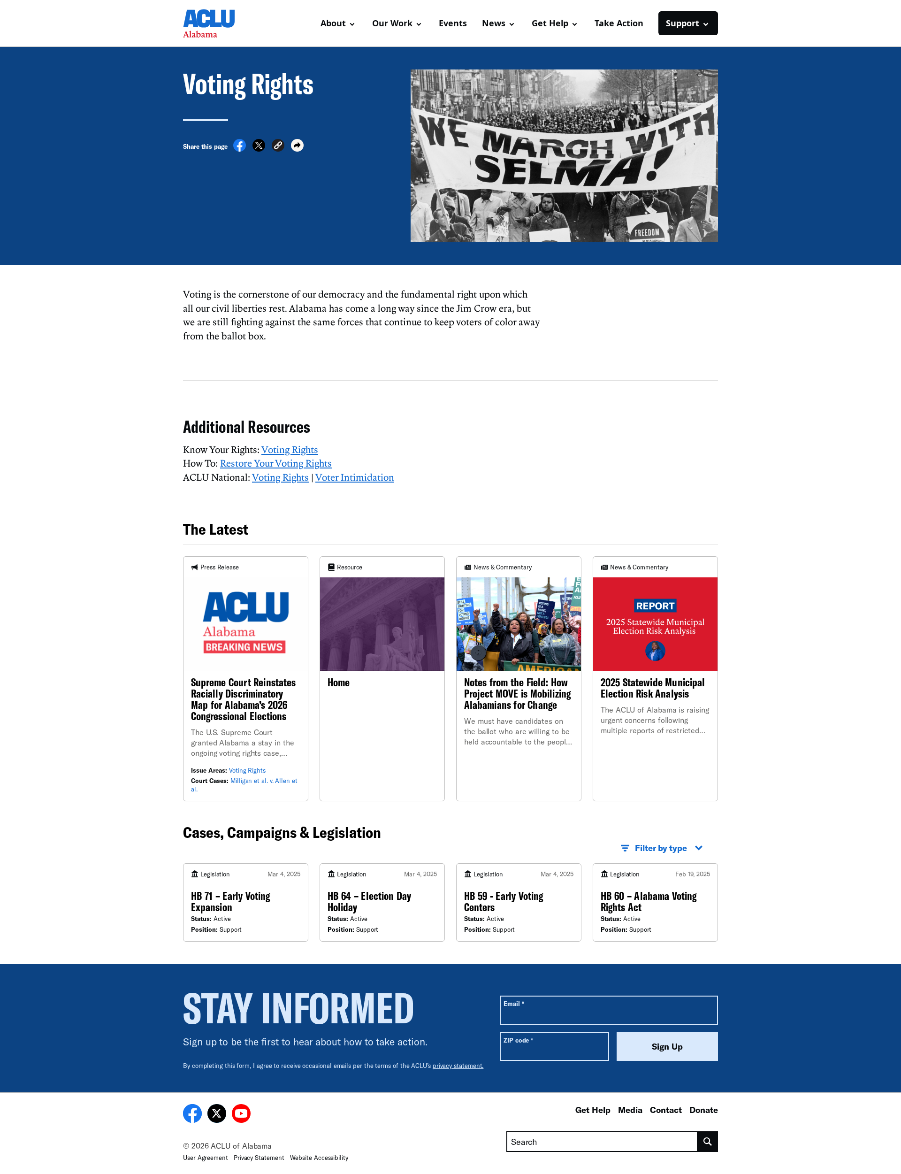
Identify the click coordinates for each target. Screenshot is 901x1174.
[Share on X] (258, 149)
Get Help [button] (550, 23)
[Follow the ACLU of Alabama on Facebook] (192, 1115)
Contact (666, 1110)
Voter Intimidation (354, 477)
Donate (703, 1110)
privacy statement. (458, 1065)
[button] (278, 146)
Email (514, 1003)
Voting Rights (289, 449)
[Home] (382, 679)
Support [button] (682, 23)
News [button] (493, 23)
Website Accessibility (319, 1157)
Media (630, 1110)
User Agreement (205, 1157)
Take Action (619, 23)
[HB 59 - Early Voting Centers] (519, 902)
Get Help (593, 1110)
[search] (708, 1141)
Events (453, 23)
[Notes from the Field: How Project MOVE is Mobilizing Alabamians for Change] (519, 679)
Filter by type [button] (661, 848)
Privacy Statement (259, 1157)
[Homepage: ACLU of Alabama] (216, 23)
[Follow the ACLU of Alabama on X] (216, 1115)
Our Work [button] (392, 23)
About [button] (333, 23)
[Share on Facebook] (239, 149)
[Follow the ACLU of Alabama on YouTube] (241, 1115)
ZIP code (518, 1040)
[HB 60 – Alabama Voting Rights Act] (655, 902)
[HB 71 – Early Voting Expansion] (245, 902)
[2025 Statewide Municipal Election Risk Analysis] (655, 679)
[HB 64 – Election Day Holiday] (382, 902)
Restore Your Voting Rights (276, 463)
